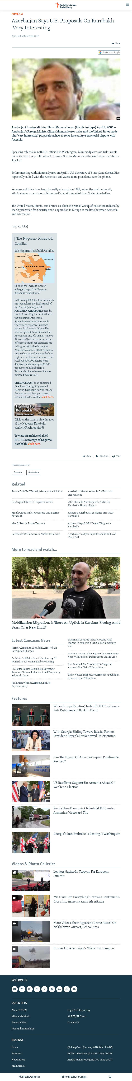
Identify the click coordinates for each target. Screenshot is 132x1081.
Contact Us (73, 1022)
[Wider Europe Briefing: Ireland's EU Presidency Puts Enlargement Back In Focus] (31, 715)
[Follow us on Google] (37, 989)
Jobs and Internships (23, 1029)
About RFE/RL (19, 1010)
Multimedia (18, 1066)
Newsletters (18, 1059)
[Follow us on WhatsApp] (67, 989)
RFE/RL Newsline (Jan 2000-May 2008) (89, 1053)
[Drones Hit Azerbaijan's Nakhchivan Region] (31, 957)
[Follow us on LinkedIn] (59, 989)
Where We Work (21, 1016)
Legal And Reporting (78, 1010)
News (15, 1047)
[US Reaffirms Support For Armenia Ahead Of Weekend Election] (31, 791)
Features (16, 1053)
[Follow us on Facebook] (52, 989)
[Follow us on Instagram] (30, 989)
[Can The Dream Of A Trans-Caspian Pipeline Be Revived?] (31, 766)
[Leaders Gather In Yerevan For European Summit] (31, 880)
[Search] (110, 1077)
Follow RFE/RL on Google (74, 1077)
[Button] (116, 43)
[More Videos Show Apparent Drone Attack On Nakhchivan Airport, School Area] (31, 931)
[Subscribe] (74, 989)
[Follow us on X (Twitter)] (44, 989)
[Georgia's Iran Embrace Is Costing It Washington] (31, 842)
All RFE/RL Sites (76, 1016)
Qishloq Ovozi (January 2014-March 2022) (90, 1047)
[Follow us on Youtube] (15, 989)
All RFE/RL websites (29, 1077)
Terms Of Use (19, 1022)
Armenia (17, 14)
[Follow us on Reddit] (22, 989)
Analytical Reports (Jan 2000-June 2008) (90, 1059)
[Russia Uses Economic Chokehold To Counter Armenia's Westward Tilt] (31, 817)
